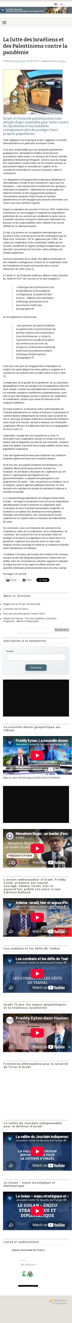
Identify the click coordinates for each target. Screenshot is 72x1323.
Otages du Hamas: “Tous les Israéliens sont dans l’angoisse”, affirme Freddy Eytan (29, 620)
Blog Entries (60, 1300)
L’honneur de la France (15, 608)
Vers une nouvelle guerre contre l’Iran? (24, 613)
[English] (55, 4)
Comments (61, 1303)
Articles (62, 61)
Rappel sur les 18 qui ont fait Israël (21, 604)
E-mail (9, 651)
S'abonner (36, 667)
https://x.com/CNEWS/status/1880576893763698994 (31, 777)
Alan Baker (20, 61)
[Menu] (4, 22)
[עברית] (61, 4)
